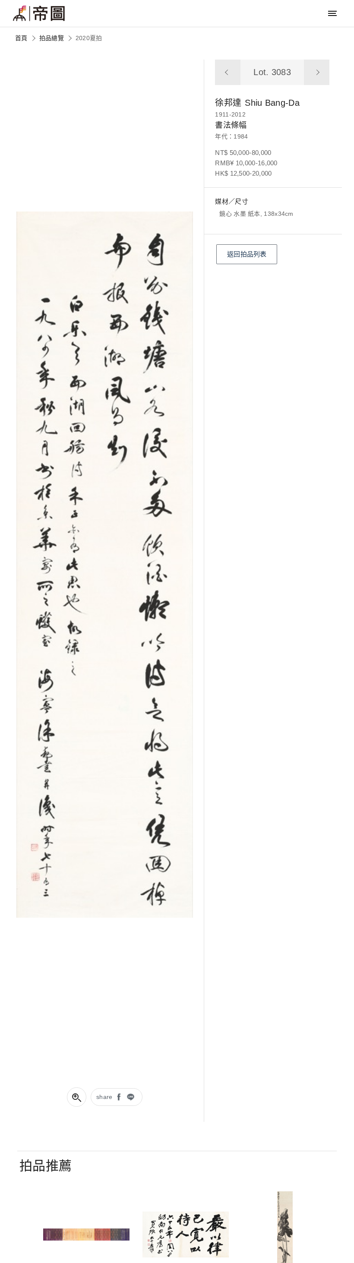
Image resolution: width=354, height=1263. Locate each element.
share (104, 1096)
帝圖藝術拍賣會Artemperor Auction (39, 13)
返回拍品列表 (247, 254)
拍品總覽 (51, 38)
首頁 (21, 38)
